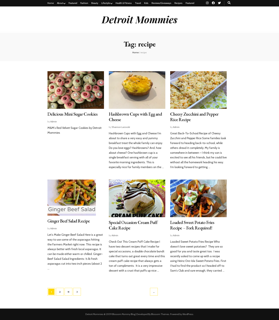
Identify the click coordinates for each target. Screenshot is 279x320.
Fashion (84, 3)
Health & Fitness (124, 3)
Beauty (94, 3)
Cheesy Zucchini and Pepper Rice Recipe (194, 116)
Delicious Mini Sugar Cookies (72, 114)
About (60, 3)
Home (50, 3)
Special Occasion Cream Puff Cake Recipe (133, 225)
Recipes (178, 3)
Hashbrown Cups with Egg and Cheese (135, 116)
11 (69, 291)
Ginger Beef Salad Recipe (68, 221)
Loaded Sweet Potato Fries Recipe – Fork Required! (192, 225)
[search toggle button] (229, 2)
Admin (53, 121)
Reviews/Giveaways (161, 3)
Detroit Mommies (139, 19)
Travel (138, 3)
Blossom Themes (160, 314)
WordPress (187, 314)
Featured (73, 3)
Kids (146, 3)
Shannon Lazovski (121, 127)
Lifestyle (105, 3)
